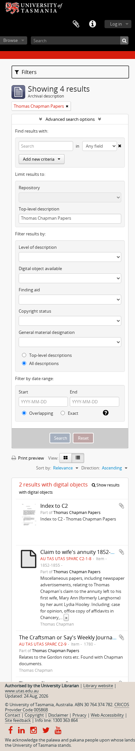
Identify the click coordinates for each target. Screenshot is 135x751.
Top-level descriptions (50, 355)
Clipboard (76, 24)
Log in (116, 24)
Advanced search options (70, 119)
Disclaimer (58, 715)
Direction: (90, 468)
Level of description (38, 247)
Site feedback (18, 720)
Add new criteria (38, 159)
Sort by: (43, 468)
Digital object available (40, 268)
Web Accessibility (107, 715)
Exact (72, 413)
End (73, 392)
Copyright (34, 715)
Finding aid (29, 290)
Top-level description (39, 209)
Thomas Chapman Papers (77, 512)
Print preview (30, 458)
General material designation (47, 332)
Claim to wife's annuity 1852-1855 (81, 552)
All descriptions (43, 363)
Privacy (79, 715)
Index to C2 (54, 505)
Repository (29, 188)
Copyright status (35, 311)
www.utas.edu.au (22, 691)
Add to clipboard (121, 506)
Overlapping (40, 413)
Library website (98, 685)
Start (23, 392)
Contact (12, 715)
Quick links (92, 24)
